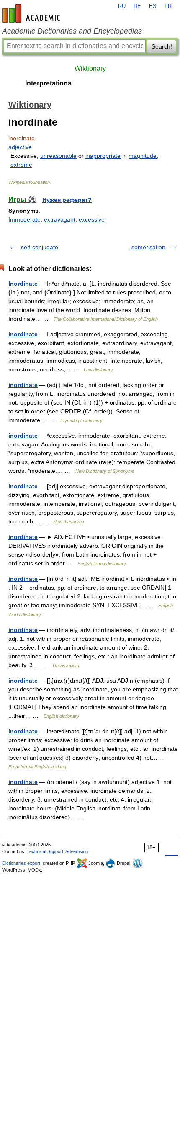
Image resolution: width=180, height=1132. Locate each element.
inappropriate (103, 155)
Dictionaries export (21, 863)
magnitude (143, 155)
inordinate (23, 334)
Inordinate (23, 283)
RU (122, 6)
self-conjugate (39, 247)
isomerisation (147, 247)
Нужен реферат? (67, 199)
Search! (162, 46)
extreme (21, 164)
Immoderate (24, 219)
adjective (20, 147)
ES (153, 6)
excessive (92, 219)
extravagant (59, 219)
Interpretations (48, 83)
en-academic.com (32, 13)
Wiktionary (90, 68)
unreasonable (58, 155)
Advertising (76, 851)
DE (137, 6)
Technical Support (45, 851)
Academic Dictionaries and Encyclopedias (72, 31)
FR (168, 6)
